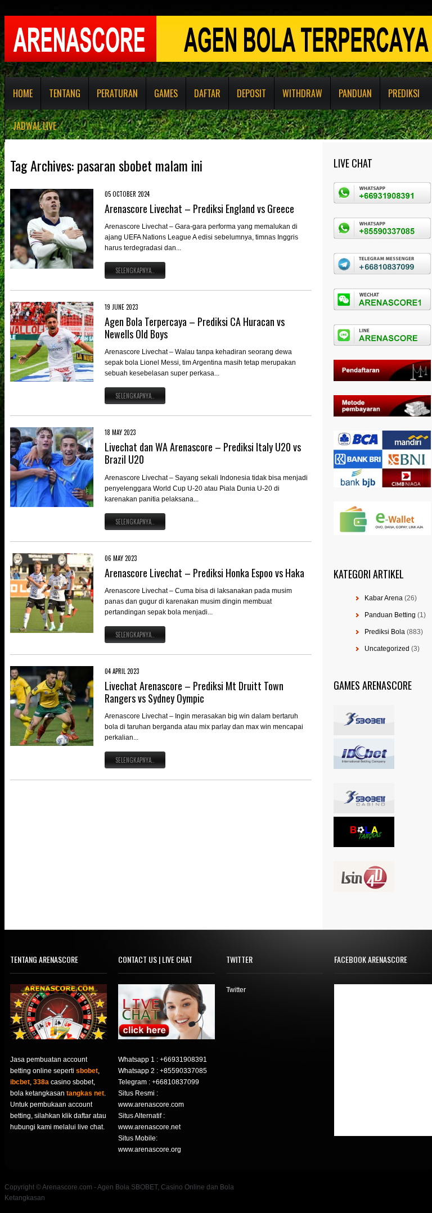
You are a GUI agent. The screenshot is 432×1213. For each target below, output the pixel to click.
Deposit (251, 93)
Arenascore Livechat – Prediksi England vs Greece (199, 208)
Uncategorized (387, 649)
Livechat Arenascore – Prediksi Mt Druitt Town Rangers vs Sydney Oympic (194, 691)
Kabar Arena (383, 598)
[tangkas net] (364, 845)
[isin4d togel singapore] (364, 890)
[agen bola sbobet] (364, 733)
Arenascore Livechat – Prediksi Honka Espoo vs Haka (204, 572)
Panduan (355, 93)
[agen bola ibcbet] (364, 767)
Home (23, 93)
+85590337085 (183, 1071)
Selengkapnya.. (135, 270)
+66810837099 (175, 1082)
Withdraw (302, 93)
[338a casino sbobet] (364, 811)
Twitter (236, 990)
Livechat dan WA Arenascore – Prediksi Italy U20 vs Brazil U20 (203, 453)
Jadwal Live (34, 126)
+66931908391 (183, 1059)
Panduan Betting (390, 615)
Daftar (207, 93)
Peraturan (117, 93)
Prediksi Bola (384, 632)
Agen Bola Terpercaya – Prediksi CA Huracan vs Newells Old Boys (195, 327)
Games (166, 93)
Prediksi (404, 93)
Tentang (64, 93)
